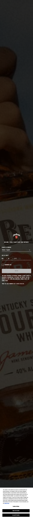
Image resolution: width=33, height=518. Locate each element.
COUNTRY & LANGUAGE (6, 247)
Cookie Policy (5, 280)
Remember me (8, 265)
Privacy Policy (23, 279)
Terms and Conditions (15, 279)
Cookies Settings (16, 506)
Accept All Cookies (15, 515)
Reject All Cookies (16, 510)
